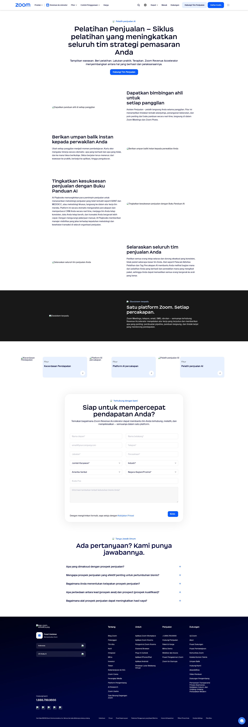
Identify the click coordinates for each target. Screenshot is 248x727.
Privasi (111, 718)
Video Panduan (195, 674)
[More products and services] (228, 5)
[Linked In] (37, 707)
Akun (191, 640)
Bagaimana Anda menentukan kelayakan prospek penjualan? (103, 583)
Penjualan (167, 627)
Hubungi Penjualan (170, 640)
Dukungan (175, 5)
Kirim (172, 514)
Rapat (153, 5)
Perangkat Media (115, 678)
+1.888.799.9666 (169, 636)
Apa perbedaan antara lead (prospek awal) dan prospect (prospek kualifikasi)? (112, 592)
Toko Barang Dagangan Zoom (117, 696)
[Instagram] (60, 707)
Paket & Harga (168, 644)
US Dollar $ (42, 654)
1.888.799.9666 (46, 700)
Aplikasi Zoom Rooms (144, 640)
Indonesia (41, 646)
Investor (111, 661)
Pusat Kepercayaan (122, 718)
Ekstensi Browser (142, 648)
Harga (106, 5)
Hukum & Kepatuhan (167, 718)
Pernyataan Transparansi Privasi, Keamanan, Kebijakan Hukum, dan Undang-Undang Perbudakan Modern (199, 687)
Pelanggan (112, 640)
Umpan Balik (194, 661)
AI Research (113, 687)
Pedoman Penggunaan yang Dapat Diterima (144, 718)
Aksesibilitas (194, 670)
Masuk (164, 5)
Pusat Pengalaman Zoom (172, 657)
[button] (241, 720)
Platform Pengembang (117, 683)
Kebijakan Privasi (126, 515)
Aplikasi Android (141, 661)
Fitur (73, 5)
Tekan (110, 666)
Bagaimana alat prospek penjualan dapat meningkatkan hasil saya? (106, 600)
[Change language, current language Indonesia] (145, 5)
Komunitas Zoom (196, 653)
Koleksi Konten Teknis (198, 657)
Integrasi (111, 653)
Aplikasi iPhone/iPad (143, 657)
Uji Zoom (193, 636)
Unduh (138, 627)
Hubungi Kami (195, 666)
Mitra (110, 657)
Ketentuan (102, 718)
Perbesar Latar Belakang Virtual (145, 667)
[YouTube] (49, 707)
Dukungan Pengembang (199, 678)
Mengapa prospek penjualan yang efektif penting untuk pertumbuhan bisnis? (112, 575)
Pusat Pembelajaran (197, 648)
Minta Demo (167, 648)
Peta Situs (209, 718)
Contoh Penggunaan (89, 5)
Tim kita (111, 644)
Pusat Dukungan (196, 644)
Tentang (111, 627)
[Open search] (138, 5)
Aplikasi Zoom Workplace (145, 636)
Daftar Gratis (215, 5)
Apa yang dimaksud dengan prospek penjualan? (95, 566)
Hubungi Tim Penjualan (194, 5)
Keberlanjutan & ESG (116, 670)
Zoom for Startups (169, 661)
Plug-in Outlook (141, 653)
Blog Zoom (112, 636)
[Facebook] (54, 707)
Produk (38, 5)
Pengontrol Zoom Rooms (145, 644)
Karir (110, 648)
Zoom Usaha (113, 691)
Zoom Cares (113, 674)
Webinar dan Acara (170, 653)
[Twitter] (43, 707)
